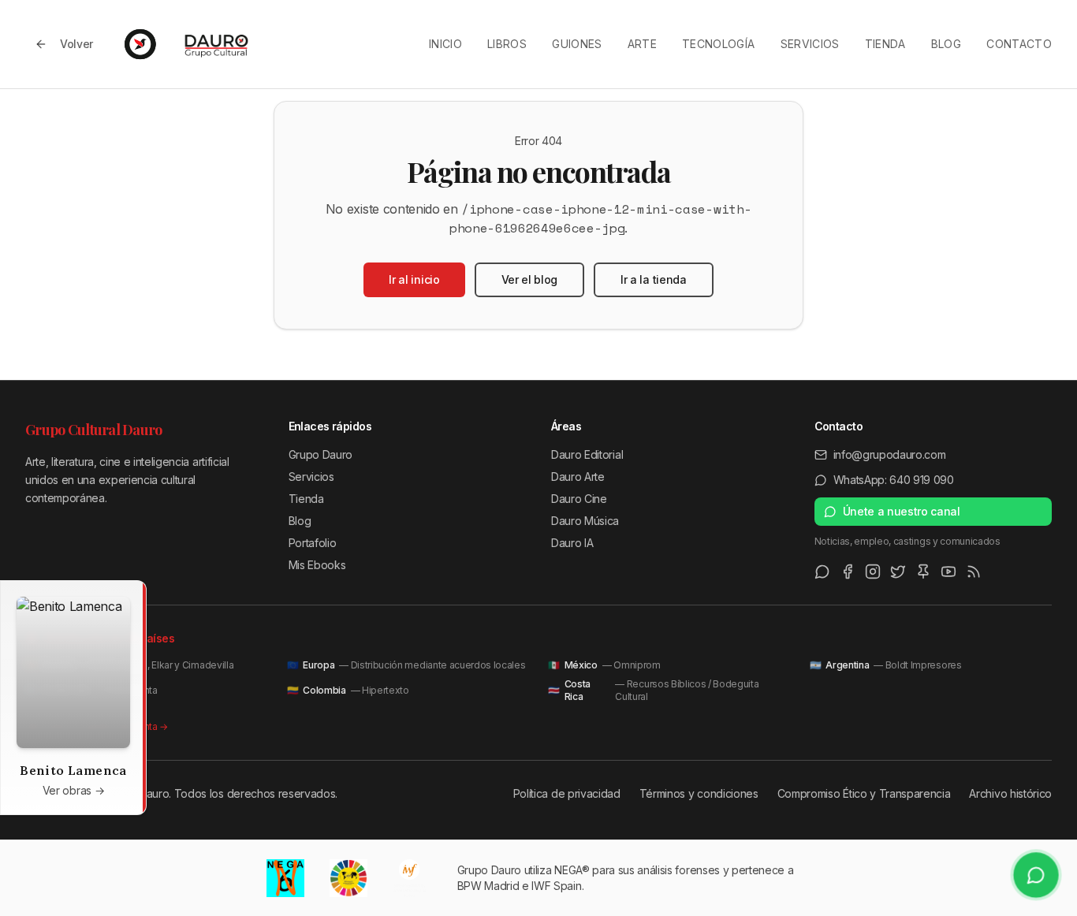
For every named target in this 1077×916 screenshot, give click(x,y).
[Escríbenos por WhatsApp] (1036, 875)
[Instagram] (873, 571)
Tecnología (718, 43)
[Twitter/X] (898, 571)
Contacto (1019, 43)
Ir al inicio (414, 279)
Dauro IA (572, 542)
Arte (642, 43)
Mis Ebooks (317, 565)
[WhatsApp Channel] (822, 571)
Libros (507, 43)
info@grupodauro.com (889, 454)
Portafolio (313, 542)
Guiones (577, 43)
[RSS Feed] (974, 571)
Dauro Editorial (587, 454)
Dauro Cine (579, 498)
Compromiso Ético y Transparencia (864, 793)
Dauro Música (585, 520)
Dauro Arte (578, 476)
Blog (946, 43)
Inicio (445, 43)
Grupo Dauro (320, 454)
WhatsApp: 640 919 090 (893, 479)
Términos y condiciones (698, 793)
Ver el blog (529, 279)
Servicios (810, 43)
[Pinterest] (923, 571)
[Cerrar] (130, 596)
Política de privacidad (566, 793)
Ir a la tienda (653, 279)
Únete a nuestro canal (901, 511)
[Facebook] (847, 571)
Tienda (885, 43)
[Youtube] (948, 571)
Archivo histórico (1010, 793)
